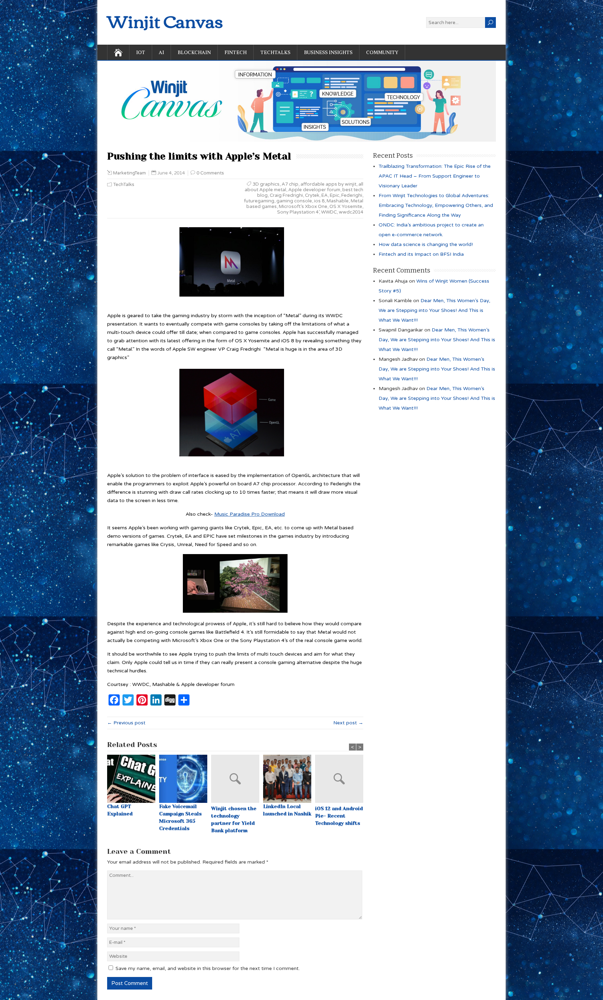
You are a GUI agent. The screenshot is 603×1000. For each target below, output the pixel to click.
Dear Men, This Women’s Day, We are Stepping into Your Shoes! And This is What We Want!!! (434, 310)
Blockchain (194, 52)
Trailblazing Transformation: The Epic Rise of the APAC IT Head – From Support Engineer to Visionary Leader (435, 176)
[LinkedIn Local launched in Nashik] (289, 779)
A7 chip (290, 184)
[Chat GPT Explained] (133, 779)
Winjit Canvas (165, 20)
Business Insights (328, 52)
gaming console (294, 201)
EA (324, 195)
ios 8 (319, 201)
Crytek (312, 195)
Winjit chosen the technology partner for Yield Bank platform (233, 819)
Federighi (351, 195)
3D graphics (266, 184)
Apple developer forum (314, 190)
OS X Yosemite (345, 206)
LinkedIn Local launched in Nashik (287, 810)
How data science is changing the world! (426, 244)
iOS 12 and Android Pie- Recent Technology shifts (339, 816)
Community (382, 52)
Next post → (348, 723)
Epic (334, 195)
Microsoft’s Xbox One (303, 206)
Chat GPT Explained (120, 810)
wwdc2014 (351, 212)
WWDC (329, 212)
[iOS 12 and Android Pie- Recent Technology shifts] (341, 780)
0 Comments (210, 173)
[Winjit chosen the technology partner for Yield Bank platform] (237, 780)
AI (161, 52)
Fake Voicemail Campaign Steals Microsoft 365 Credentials (180, 817)
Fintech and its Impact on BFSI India (421, 254)
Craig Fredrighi (286, 195)
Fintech (235, 52)
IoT (140, 52)
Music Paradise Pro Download (249, 514)
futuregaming (259, 201)
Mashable (338, 201)
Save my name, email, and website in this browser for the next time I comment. (208, 968)
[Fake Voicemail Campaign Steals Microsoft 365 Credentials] (185, 779)
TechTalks (275, 52)
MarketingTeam (129, 173)
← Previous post (126, 723)
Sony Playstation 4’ (298, 212)
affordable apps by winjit (328, 184)
